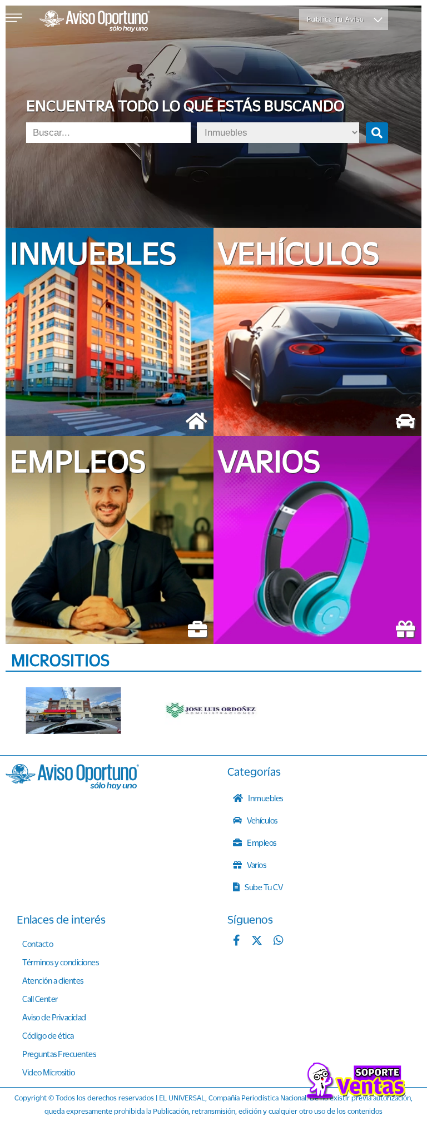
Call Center (40, 998)
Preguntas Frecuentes (59, 1053)
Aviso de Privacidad (54, 1017)
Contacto (37, 943)
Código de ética (48, 1035)
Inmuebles (265, 797)
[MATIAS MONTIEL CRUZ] (73, 710)
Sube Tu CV (263, 886)
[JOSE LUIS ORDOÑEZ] (212, 710)
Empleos (261, 842)
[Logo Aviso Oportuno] (94, 22)
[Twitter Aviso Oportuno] (256, 941)
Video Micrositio (48, 1072)
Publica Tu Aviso (335, 19)
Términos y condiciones (60, 962)
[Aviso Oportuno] (72, 786)
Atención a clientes (52, 980)
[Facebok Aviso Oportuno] (236, 941)
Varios (256, 864)
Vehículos (261, 820)
